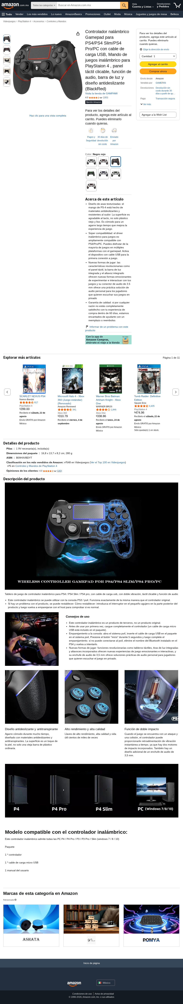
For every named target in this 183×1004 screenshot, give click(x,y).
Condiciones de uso (82, 994)
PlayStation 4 (24, 21)
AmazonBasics (73, 14)
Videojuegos (9, 21)
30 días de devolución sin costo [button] (102, 140)
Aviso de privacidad (104, 994)
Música (128, 14)
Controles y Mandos (56, 21)
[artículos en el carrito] (177, 5)
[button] (7, 14)
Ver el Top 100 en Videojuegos (108, 462)
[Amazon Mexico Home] (74, 984)
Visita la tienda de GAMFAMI (101, 93)
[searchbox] (88, 5)
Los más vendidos (37, 14)
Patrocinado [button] (8, 900)
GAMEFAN (161, 83)
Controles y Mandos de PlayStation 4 (36, 465)
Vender (19, 14)
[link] (34, 396)
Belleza (174, 14)
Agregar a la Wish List (154, 114)
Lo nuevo (56, 14)
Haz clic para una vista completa (47, 115)
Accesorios (38, 21)
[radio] (6, 39)
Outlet (107, 14)
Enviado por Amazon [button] (114, 140)
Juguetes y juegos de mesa (151, 14)
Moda (117, 14)
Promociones (92, 14)
